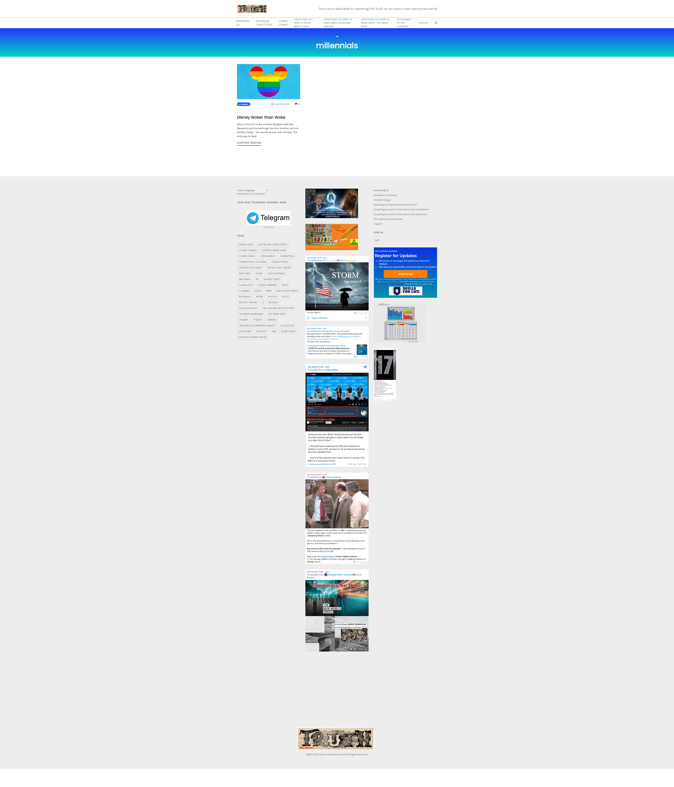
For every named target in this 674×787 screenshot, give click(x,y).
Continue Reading (249, 142)
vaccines (261, 331)
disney (259, 273)
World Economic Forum (253, 337)
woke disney (288, 331)
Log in (377, 240)
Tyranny (243, 319)
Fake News (245, 279)
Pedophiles (245, 296)
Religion (273, 302)
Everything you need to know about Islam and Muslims (338, 23)
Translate (260, 193)
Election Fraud (276, 273)
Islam (258, 291)
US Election (287, 325)
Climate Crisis (247, 256)
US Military (245, 331)
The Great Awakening (251, 314)
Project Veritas (248, 302)
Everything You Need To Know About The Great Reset (375, 23)
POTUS (285, 296)
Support (423, 23)
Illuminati (243, 104)
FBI (257, 279)
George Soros (271, 279)
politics (272, 296)
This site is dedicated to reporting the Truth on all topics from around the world (378, 9)
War (274, 331)
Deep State (245, 273)
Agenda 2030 (246, 244)
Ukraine (271, 319)
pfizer (259, 296)
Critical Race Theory (279, 267)
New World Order (287, 291)
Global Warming (267, 285)
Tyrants (257, 319)
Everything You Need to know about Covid (303, 23)
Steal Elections (248, 308)
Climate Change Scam (274, 250)
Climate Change (283, 23)
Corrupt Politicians (250, 267)
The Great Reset (277, 314)
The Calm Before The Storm (278, 308)
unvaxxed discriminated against (257, 325)
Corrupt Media (279, 262)
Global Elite (246, 285)
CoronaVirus (267, 256)
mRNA (269, 291)
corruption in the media (252, 262)
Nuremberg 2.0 (243, 23)
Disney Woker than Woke (261, 117)
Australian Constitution (264, 23)
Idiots (285, 285)
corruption (287, 256)
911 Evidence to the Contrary (404, 23)
